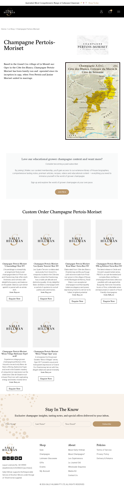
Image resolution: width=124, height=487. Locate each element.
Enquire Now (14, 298)
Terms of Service (104, 450)
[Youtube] (20, 458)
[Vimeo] (16, 458)
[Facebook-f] (12, 458)
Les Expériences (75, 458)
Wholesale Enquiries (77, 467)
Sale (41, 450)
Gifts (42, 462)
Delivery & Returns (105, 458)
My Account (45, 471)
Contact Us (73, 475)
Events (43, 467)
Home (3, 29)
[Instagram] (4, 458)
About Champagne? (76, 454)
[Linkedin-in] (8, 458)
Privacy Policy (103, 454)
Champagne (45, 454)
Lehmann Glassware (48, 458)
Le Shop (11, 29)
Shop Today (93, 3)
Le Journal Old (74, 462)
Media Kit (72, 471)
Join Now (62, 192)
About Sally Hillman (76, 450)
